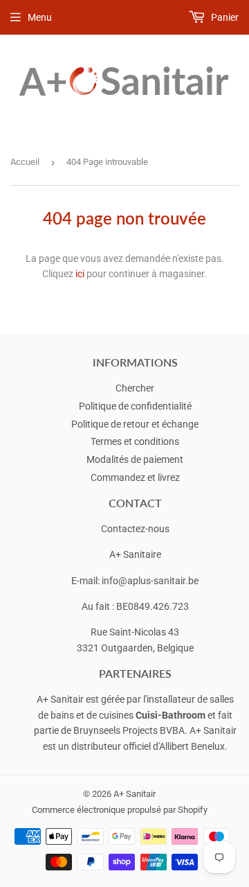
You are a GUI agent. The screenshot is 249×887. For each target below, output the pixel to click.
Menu (40, 17)
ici (79, 273)
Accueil (24, 162)
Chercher (135, 388)
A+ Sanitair (134, 794)
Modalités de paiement (134, 459)
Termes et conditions (135, 441)
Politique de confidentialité (135, 406)
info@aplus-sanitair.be (150, 580)
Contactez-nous (135, 528)
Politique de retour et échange (135, 424)
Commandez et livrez (135, 477)
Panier (224, 17)
